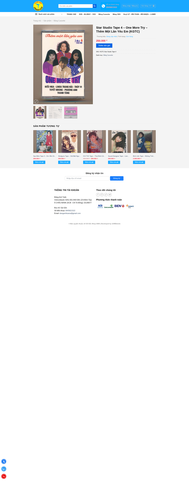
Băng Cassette (104, 14)
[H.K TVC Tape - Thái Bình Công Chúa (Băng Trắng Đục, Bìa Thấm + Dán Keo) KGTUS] (94, 141)
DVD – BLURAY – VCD (87, 14)
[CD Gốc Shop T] (44, 6)
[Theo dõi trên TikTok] (106, 195)
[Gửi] (94, 6)
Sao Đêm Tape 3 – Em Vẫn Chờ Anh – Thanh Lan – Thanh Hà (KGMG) (44, 156)
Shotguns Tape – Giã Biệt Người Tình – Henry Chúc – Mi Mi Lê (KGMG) (69, 156)
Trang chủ (37, 21)
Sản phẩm (47, 21)
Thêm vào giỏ (104, 45)
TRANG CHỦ (71, 14)
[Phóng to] (36, 101)
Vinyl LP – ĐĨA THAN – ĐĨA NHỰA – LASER (139, 14)
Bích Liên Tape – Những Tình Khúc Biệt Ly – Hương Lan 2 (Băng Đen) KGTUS (143, 156)
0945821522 (70, 211)
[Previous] (37, 64)
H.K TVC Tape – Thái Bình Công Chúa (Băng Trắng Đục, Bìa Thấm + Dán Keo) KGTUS (94, 156)
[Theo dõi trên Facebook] (98, 195)
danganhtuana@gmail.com (70, 213)
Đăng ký (116, 178)
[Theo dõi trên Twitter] (110, 195)
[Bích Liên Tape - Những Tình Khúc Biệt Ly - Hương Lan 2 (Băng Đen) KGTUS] (144, 141)
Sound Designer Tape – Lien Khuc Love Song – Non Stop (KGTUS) (118, 156)
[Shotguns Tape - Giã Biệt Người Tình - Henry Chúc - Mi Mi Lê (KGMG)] (69, 141)
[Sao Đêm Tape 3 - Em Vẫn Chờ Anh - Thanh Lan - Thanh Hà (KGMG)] (44, 141)
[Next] (89, 64)
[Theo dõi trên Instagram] (102, 195)
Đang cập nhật (112, 36)
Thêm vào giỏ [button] (39, 162)
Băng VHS (116, 14)
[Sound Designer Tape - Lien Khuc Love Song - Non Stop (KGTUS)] (119, 141)
